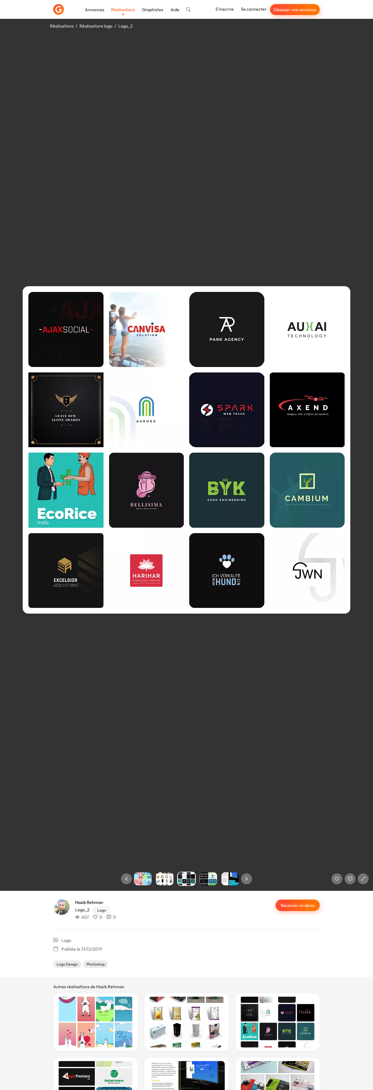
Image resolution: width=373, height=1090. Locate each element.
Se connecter (254, 9)
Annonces (94, 9)
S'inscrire (224, 9)
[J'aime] (336, 878)
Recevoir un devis (298, 905)
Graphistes (152, 9)
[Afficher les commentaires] (350, 878)
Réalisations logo (96, 26)
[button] (126, 878)
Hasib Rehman (89, 902)
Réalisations (123, 9)
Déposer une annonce (295, 9)
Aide (174, 9)
